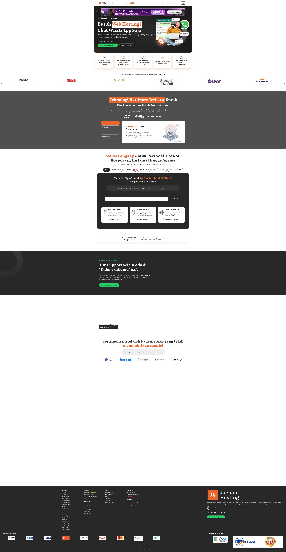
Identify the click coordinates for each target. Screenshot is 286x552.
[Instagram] (211, 512)
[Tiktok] (222, 512)
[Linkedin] (218, 512)
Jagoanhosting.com (142, 549)
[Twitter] (215, 512)
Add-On (153, 3)
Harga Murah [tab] (130, 352)
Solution (161, 3)
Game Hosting (171, 3)
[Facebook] (208, 512)
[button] (1, 84)
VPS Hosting (129, 3)
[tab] (110, 123)
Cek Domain (175, 199)
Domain (118, 3)
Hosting (110, 3)
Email (146, 3)
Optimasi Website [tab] (154, 352)
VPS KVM (138, 3)
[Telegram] (225, 512)
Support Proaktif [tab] (142, 352)
